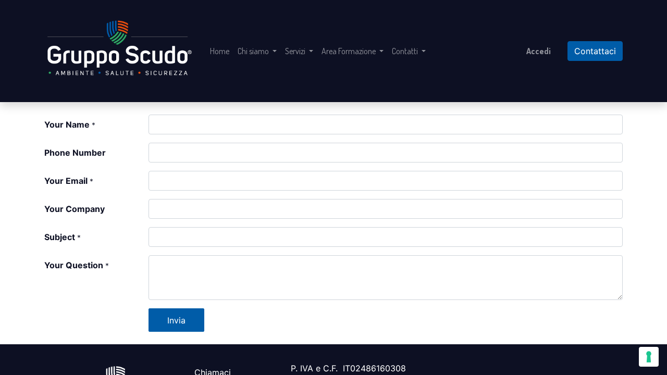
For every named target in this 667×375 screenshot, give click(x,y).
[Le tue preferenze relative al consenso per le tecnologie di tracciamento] (649, 357)
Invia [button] (176, 320)
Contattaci (595, 51)
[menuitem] (219, 51)
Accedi (538, 51)
